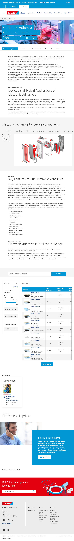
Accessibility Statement (22, 536)
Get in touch (45, 457)
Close (68, 2)
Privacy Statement (11, 536)
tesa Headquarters (32, 510)
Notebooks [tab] (54, 131)
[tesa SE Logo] (13, 13)
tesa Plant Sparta (42, 517)
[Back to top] (70, 503)
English (52, 2)
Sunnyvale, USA (53, 510)
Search (58, 273)
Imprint (3, 536)
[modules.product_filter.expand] (15, 309)
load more (47, 364)
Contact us (59, 49)
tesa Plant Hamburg (43, 510)
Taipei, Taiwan (53, 514)
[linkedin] (3, 530)
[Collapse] (17, 283)
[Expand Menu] (3, 12)
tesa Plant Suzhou (43, 515)
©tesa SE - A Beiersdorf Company (64, 536)
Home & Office (12, 7)
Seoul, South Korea (54, 516)
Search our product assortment (18, 273)
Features (23, 49)
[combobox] (11, 309)
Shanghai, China (53, 512)
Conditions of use (41, 536)
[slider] (5, 302)
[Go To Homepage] (3, 6)
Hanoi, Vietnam (53, 523)
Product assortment (36, 49)
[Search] (65, 13)
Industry (24, 7)
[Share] (32, 295)
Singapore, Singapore (52, 519)
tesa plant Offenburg (41, 513)
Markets (4, 18)
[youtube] (7, 530)
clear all (15, 286)
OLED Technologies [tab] (36, 131)
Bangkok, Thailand (54, 521)
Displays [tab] (19, 131)
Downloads (48, 49)
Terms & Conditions (6, 538)
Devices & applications (10, 49)
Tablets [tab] (8, 131)
